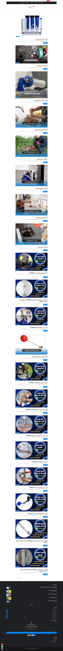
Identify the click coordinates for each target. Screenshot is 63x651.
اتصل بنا (55, 639)
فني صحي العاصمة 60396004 (40, 461)
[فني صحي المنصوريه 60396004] (8, 591)
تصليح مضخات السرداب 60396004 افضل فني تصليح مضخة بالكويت (48, 587)
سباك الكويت (45, 38)
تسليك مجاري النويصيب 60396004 (38, 273)
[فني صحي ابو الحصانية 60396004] (8, 594)
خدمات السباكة (41, 2)
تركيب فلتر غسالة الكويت (41, 100)
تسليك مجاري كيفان (42, 65)
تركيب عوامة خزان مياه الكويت (40, 356)
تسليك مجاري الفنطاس (41, 188)
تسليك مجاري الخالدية (42, 217)
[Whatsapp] (2, 647)
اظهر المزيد (31, 604)
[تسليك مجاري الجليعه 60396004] (8, 601)
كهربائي (24, 2)
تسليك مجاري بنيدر (43, 247)
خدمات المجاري (27, 2)
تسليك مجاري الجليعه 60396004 (52, 600)
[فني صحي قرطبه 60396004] (8, 598)
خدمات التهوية (36, 2)
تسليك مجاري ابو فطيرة (41, 129)
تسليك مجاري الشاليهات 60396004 (38, 382)
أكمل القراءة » (45, 103)
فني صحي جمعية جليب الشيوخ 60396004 (37, 435)
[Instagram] (2, 649)
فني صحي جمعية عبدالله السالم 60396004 (37, 409)
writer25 (46, 128)
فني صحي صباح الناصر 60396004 (39, 327)
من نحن (55, 642)
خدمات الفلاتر (32, 2)
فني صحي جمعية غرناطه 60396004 (38, 487)
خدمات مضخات (54, 612)
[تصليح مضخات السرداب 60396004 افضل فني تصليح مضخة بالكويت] (8, 588)
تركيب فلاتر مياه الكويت (41, 39)
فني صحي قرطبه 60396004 (53, 597)
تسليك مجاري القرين (42, 159)
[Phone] (2, 644)
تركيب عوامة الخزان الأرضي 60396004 (38, 513)
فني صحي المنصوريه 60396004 (53, 590)
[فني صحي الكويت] (31, 7)
